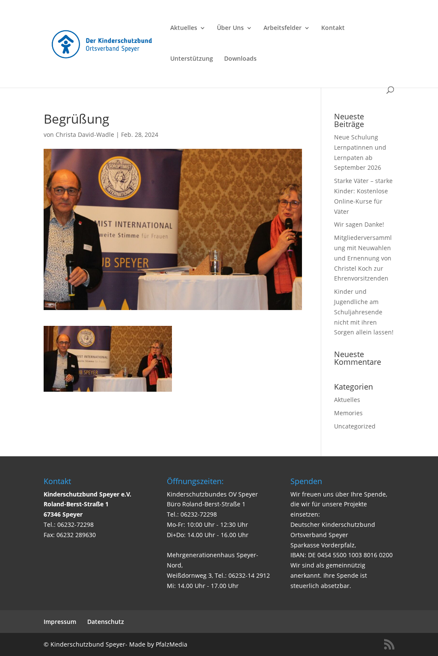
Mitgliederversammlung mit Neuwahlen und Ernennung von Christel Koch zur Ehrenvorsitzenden (363, 257)
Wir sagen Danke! (359, 224)
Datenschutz (105, 622)
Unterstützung (191, 59)
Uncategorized (355, 426)
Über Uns (230, 28)
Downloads (240, 59)
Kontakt (333, 28)
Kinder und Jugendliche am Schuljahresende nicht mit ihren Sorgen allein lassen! (364, 311)
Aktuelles (183, 28)
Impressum (60, 622)
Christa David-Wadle (85, 134)
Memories (348, 413)
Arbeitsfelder (282, 28)
